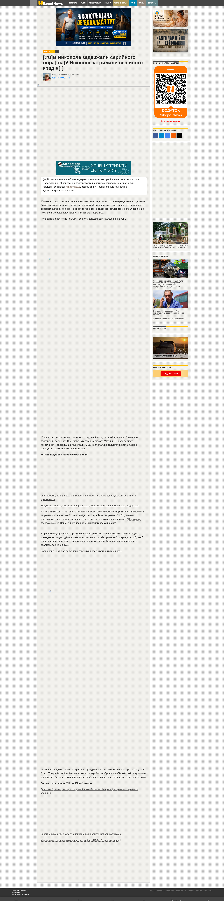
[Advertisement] (94, 240)
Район (83, 3)
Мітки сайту (207, 891)
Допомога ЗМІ (181, 891)
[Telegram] (161, 135)
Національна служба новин (174, 319)
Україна (108, 3)
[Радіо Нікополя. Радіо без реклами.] (170, 18)
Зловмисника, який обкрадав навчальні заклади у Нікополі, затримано (81, 834)
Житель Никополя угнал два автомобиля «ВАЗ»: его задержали (77, 511)
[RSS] (173, 135)
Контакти (191, 891)
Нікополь (73, 3)
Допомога (152, 3)
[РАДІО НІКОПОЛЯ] (170, 40)
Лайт (133, 3)
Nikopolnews (73, 186)
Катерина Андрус (63, 74)
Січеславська (95, 3)
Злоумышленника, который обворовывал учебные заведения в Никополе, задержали (90, 505)
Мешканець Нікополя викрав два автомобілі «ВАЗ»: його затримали (80, 840)
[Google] (167, 135)
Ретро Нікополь (121, 3)
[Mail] (179, 135)
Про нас (199, 891)
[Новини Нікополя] (50, 5)
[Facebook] (155, 135)
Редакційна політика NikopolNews (162, 891)
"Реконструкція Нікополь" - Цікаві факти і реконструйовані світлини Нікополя (170, 246)
